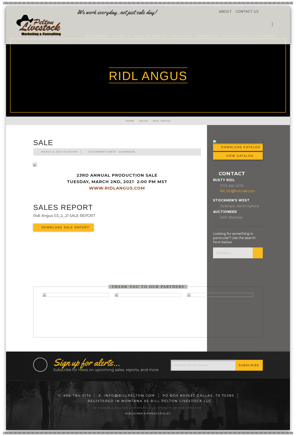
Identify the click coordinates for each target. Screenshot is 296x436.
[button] (277, 24)
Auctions (181, 36)
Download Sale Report (65, 227)
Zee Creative (190, 407)
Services (207, 36)
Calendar (97, 36)
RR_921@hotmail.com (237, 191)
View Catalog (239, 155)
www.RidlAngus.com (117, 188)
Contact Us (247, 11)
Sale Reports (150, 36)
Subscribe (249, 365)
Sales (120, 36)
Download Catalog (238, 141)
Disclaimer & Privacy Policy (148, 413)
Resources (236, 36)
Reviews (266, 36)
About (225, 11)
